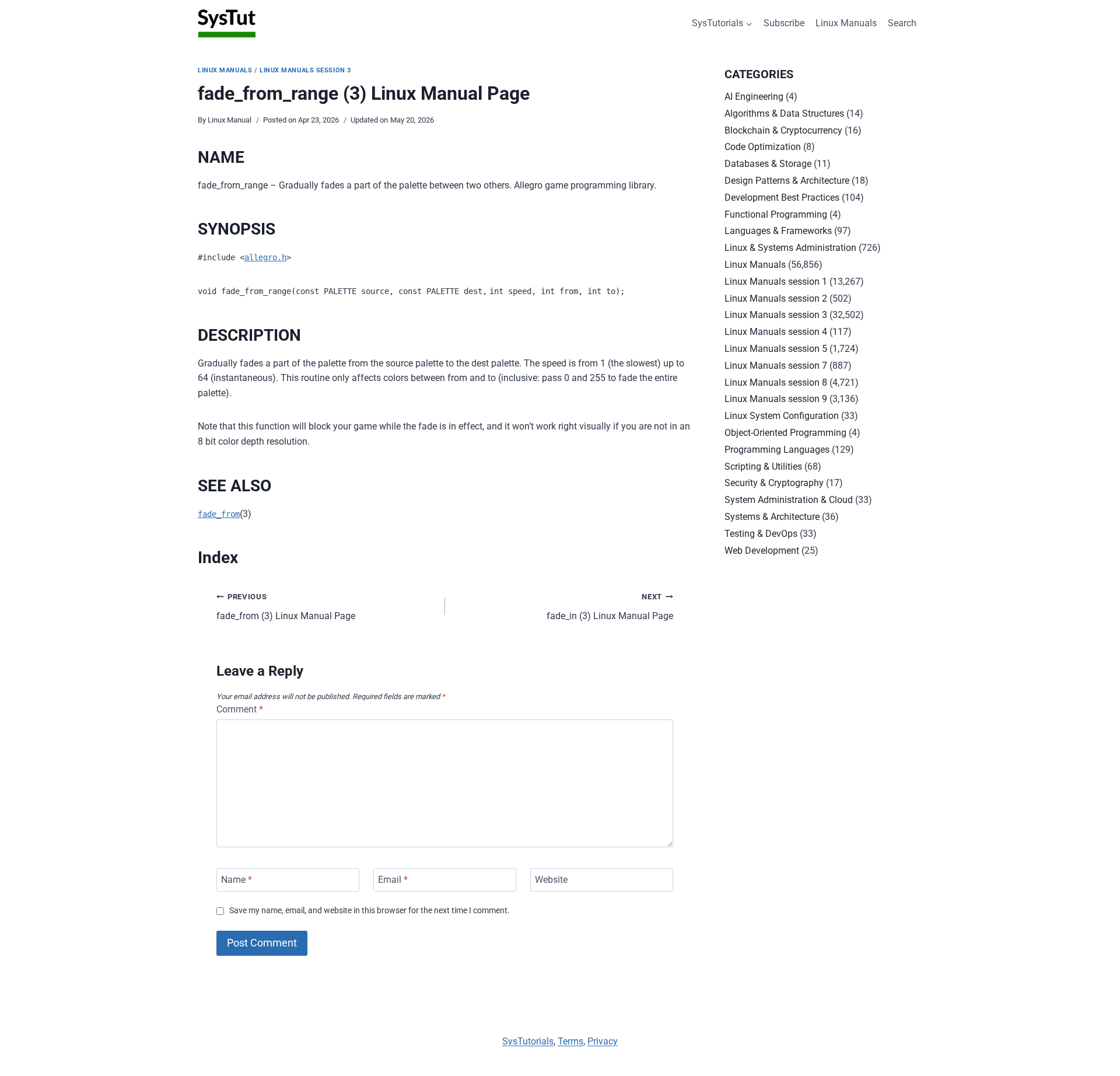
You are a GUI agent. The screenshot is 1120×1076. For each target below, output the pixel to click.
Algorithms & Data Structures (784, 113)
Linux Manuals (846, 23)
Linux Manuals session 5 (775, 348)
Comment (239, 709)
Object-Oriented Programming (785, 432)
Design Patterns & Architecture (786, 180)
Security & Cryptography (774, 482)
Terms (570, 1041)
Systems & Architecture (772, 516)
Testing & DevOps (760, 533)
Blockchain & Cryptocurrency (783, 130)
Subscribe (784, 23)
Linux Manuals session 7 (775, 365)
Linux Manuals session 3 (305, 70)
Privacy (602, 1041)
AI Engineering (753, 96)
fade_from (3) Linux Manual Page (285, 606)
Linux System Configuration (781, 415)
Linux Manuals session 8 (775, 382)
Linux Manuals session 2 (775, 298)
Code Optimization (762, 146)
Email (393, 879)
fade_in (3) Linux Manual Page (610, 606)
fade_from (219, 514)
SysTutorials (528, 1041)
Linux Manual (229, 120)
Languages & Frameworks (778, 230)
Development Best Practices (781, 197)
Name (236, 879)
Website (551, 879)
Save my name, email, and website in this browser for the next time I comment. (369, 911)
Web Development (761, 550)
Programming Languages (777, 449)
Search (902, 23)
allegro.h (265, 257)
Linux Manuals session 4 (775, 331)
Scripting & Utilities (763, 466)
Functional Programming (775, 214)
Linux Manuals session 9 (775, 398)
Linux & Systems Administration (790, 247)
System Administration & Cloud (788, 499)
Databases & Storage (767, 163)
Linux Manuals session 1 (775, 281)
